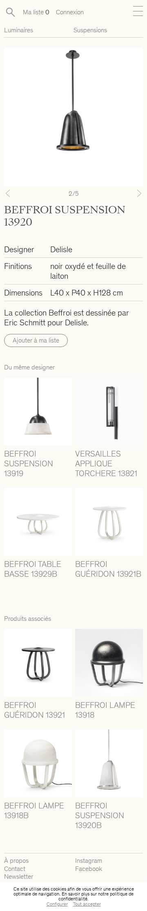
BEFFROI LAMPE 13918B (34, 810)
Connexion (70, 12)
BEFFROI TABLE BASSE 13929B (32, 569)
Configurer (57, 904)
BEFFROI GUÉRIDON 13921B (108, 569)
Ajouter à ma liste (36, 340)
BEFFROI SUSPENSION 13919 (28, 463)
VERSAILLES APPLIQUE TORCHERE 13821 (106, 463)
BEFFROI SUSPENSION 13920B (99, 815)
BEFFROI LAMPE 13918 (105, 710)
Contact (14, 869)
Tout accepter (87, 904)
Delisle (61, 249)
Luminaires (18, 30)
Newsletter (18, 876)
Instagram (88, 860)
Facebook (88, 869)
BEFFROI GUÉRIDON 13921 (34, 710)
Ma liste (36, 12)
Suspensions (90, 30)
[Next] (132, 193)
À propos (16, 860)
